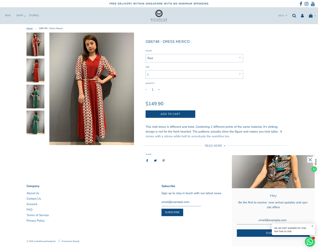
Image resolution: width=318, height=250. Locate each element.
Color (149, 51)
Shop (19, 15)
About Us (32, 193)
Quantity (150, 83)
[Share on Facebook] (148, 160)
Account (31, 204)
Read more (214, 146)
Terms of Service (37, 215)
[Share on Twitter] (155, 160)
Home (29, 28)
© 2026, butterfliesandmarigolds (41, 241)
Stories (34, 15)
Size (147, 67)
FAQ (29, 210)
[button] (282, 15)
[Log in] (302, 16)
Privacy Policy (35, 221)
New (8, 15)
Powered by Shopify (71, 241)
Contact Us (33, 199)
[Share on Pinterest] (163, 160)
